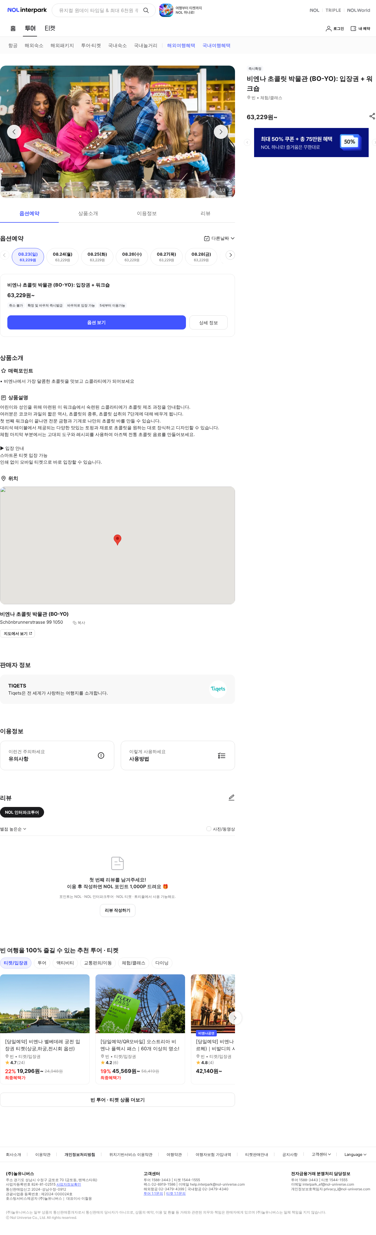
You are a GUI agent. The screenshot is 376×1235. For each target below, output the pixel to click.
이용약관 (43, 1154)
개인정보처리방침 (80, 1154)
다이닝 (162, 963)
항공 (13, 45)
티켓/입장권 (16, 963)
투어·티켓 (91, 45)
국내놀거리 (145, 45)
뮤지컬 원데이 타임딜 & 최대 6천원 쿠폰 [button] (98, 10)
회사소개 (13, 1154)
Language (353, 1154)
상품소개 (88, 213)
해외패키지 (62, 45)
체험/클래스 (133, 963)
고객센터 (319, 1154)
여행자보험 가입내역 (213, 1154)
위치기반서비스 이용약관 (130, 1154)
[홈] (13, 28)
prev (247, 142)
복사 (81, 622)
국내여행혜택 (216, 45)
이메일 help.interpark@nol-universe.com (212, 1184)
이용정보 (147, 213)
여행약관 (174, 1154)
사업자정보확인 (68, 1184)
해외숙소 (34, 45)
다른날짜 (220, 238)
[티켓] (50, 28)
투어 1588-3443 (157, 1180)
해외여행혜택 (181, 45)
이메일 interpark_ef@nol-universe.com (322, 1184)
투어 (42, 963)
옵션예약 (29, 213)
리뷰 (206, 213)
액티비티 (65, 963)
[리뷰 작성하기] (231, 797)
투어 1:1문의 (153, 1193)
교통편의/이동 (98, 963)
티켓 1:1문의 (176, 1193)
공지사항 (290, 1154)
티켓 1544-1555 (187, 1180)
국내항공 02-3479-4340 (208, 1189)
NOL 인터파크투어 (22, 812)
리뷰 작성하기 (117, 910)
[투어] (30, 28)
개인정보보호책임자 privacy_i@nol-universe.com (330, 1189)
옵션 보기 (96, 322)
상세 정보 (208, 322)
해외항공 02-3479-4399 (164, 1189)
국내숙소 (117, 45)
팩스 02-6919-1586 (159, 1184)
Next (235, 1018)
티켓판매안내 (256, 1154)
